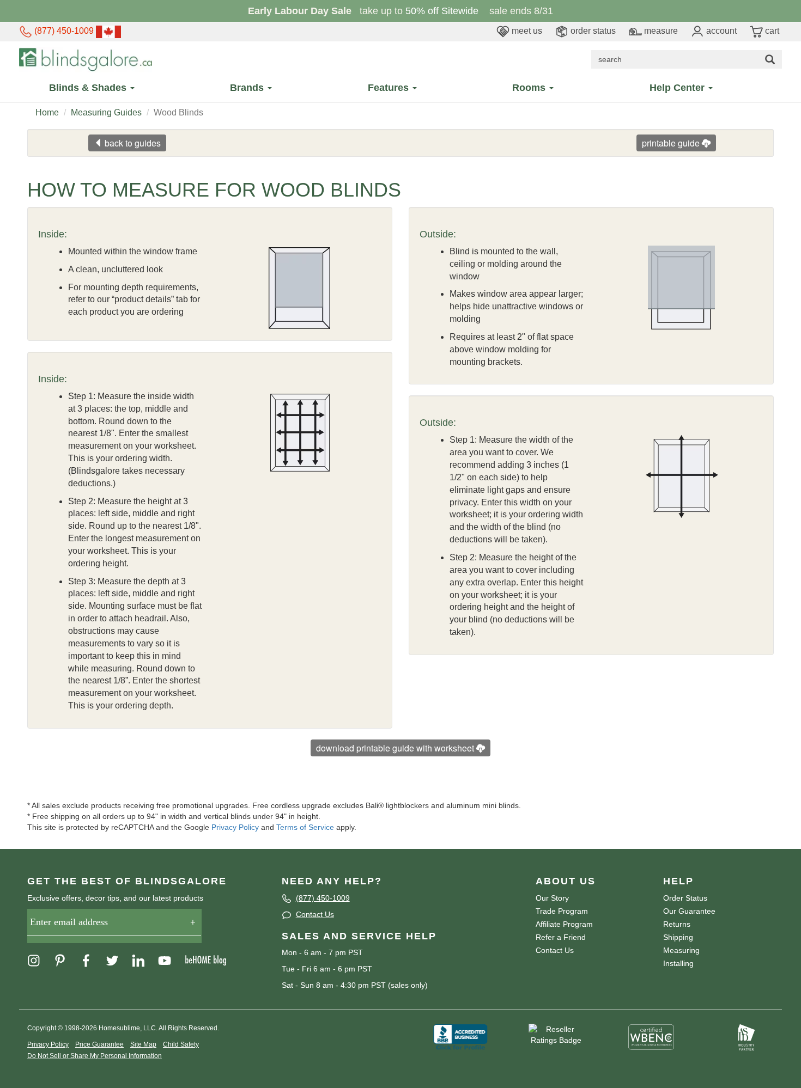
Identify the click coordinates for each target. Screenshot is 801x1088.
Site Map (143, 1044)
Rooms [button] (530, 87)
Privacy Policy (235, 827)
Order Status (685, 898)
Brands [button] (248, 87)
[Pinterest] (65, 960)
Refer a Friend (561, 937)
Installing (678, 963)
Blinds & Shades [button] (89, 87)
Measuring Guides (106, 112)
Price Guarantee (99, 1044)
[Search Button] (770, 59)
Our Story (552, 898)
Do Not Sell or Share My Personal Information (94, 1056)
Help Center (678, 87)
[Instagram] (39, 960)
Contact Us (315, 914)
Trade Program (562, 911)
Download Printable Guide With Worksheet (396, 748)
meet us (525, 30)
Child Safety (181, 1044)
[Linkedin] (144, 960)
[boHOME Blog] (211, 960)
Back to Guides (131, 143)
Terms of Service (305, 827)
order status (592, 30)
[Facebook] (92, 960)
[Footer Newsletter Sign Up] (114, 926)
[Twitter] (118, 960)
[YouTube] (170, 960)
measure (660, 30)
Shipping (678, 937)
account (720, 30)
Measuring (681, 950)
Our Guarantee (689, 911)
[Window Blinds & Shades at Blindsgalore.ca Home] (85, 58)
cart (771, 30)
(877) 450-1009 (63, 30)
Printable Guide (672, 143)
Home (47, 112)
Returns (676, 924)
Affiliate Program (564, 924)
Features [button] (389, 87)
